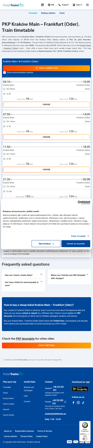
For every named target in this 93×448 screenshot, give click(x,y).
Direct (87, 89)
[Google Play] (80, 388)
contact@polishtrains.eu (55, 414)
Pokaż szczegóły (78, 236)
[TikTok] (83, 402)
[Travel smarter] (42, 5)
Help (26, 396)
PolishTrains (59, 321)
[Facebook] (73, 402)
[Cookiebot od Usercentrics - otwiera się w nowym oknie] (79, 202)
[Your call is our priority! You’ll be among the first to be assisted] (65, 402)
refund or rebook (29, 313)
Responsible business (24, 431)
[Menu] (87, 5)
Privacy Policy (26, 436)
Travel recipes (8, 404)
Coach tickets (8, 415)
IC (82, 37)
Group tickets (8, 398)
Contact (27, 401)
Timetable (32, 13)
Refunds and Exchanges (29, 389)
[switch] (85, 438)
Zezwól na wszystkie (76, 244)
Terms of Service (44, 431)
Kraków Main (85, 45)
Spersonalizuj (44, 244)
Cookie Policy (42, 436)
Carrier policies (10, 436)
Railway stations (48, 13)
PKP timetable (25, 338)
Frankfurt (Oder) (11, 48)
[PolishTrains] (13, 373)
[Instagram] (78, 402)
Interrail (6, 409)
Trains (62, 13)
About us (8, 431)
